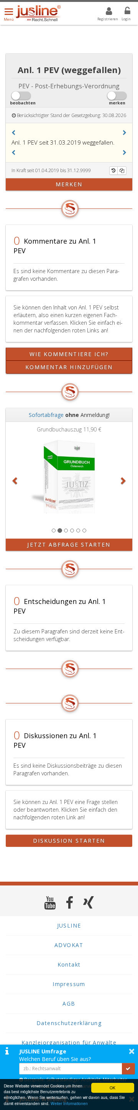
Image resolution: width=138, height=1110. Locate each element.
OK (112, 1087)
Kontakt (69, 964)
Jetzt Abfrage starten (68, 544)
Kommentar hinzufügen (69, 367)
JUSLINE (69, 925)
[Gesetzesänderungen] (113, 170)
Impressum (69, 984)
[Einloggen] (122, 12)
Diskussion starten (69, 840)
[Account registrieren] (104, 12)
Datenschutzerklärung (69, 1023)
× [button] (131, 1051)
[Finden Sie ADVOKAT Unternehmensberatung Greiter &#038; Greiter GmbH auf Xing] (88, 902)
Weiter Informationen (69, 1103)
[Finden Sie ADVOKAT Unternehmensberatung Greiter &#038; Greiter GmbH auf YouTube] (50, 902)
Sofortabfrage (46, 414)
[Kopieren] (122, 170)
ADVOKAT (69, 945)
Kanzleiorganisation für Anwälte (69, 1042)
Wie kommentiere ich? (69, 354)
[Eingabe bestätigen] (128, 1068)
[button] (13, 133)
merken (69, 184)
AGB (68, 1003)
